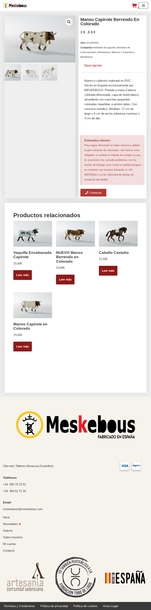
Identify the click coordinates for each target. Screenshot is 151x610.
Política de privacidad (54, 606)
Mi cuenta (9, 544)
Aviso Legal (110, 606)
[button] (69, 21)
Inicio (6, 517)
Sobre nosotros (13, 537)
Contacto (9, 550)
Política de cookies (85, 606)
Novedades (12, 524)
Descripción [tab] (93, 65)
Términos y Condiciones (19, 606)
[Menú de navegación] (143, 5)
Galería (7, 530)
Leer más (22, 275)
